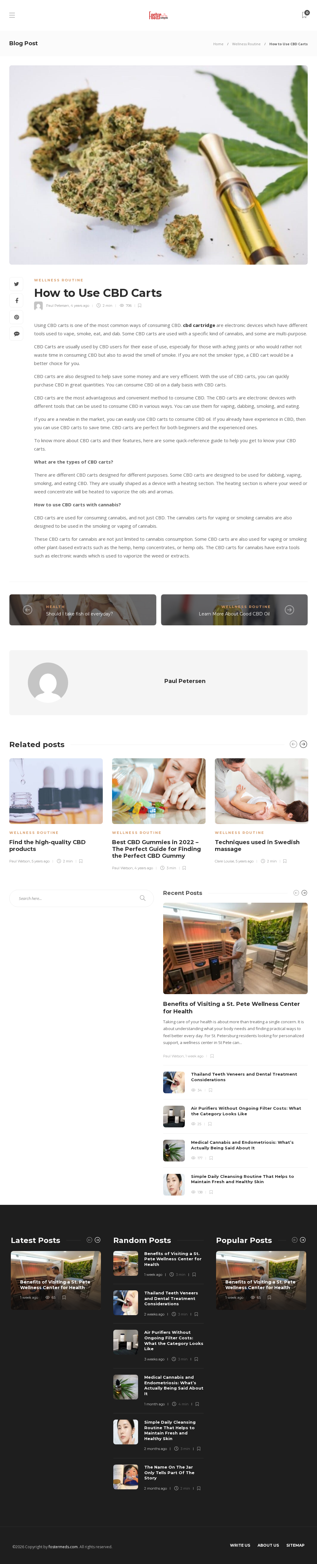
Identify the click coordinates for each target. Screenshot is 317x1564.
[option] (56, 810)
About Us (268, 1545)
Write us (240, 1545)
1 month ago (154, 1404)
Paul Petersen (57, 305)
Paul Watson (19, 861)
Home (218, 44)
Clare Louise (224, 861)
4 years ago (80, 305)
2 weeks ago (154, 1314)
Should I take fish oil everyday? (79, 614)
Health (55, 607)
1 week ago (194, 1056)
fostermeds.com (63, 1546)
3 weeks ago (154, 1359)
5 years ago (41, 861)
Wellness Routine (246, 44)
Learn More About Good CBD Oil (235, 614)
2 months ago (155, 1449)
